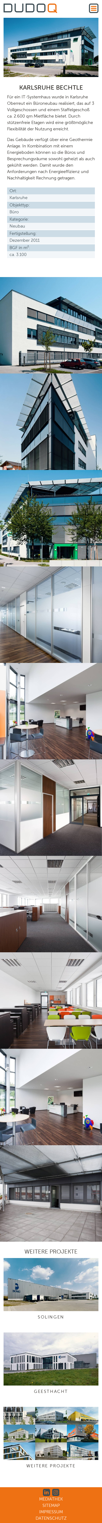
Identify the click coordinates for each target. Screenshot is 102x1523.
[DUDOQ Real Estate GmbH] (30, 9)
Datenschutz (51, 1518)
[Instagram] (55, 1492)
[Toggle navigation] (93, 8)
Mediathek (51, 1499)
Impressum (51, 1511)
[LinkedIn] (46, 1492)
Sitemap (51, 1505)
